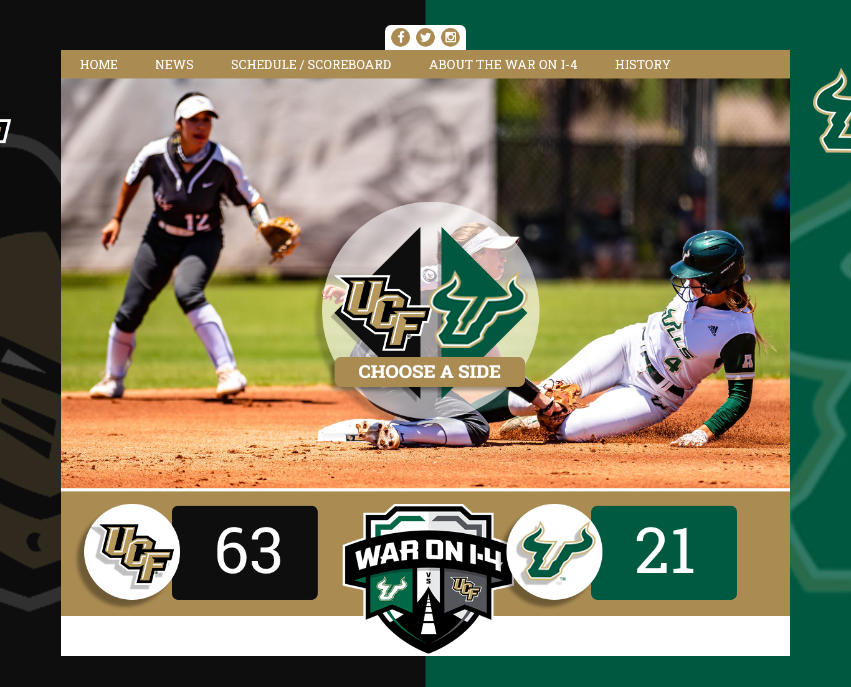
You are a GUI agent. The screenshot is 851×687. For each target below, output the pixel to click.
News (174, 64)
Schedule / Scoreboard (311, 64)
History (643, 64)
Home (99, 64)
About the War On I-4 (503, 64)
